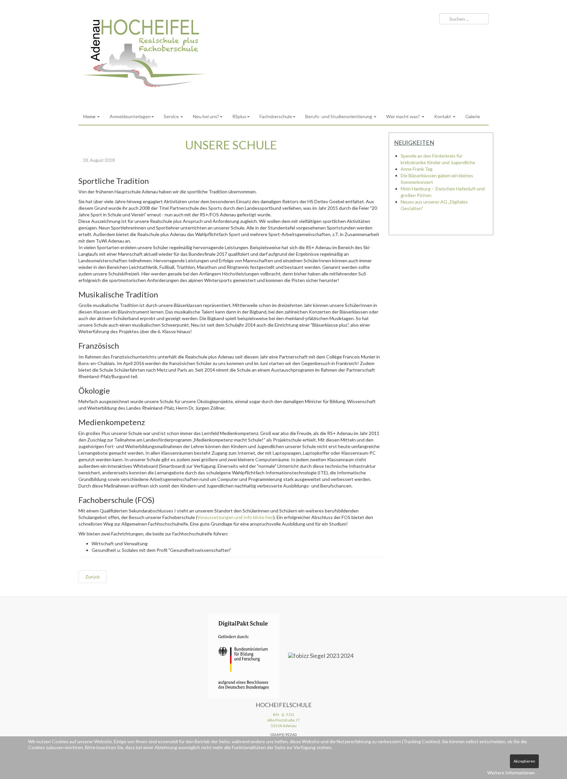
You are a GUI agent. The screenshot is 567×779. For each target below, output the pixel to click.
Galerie (472, 116)
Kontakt (443, 116)
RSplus (239, 116)
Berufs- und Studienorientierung (339, 116)
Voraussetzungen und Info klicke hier (235, 517)
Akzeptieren (524, 761)
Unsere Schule (231, 145)
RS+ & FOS (283, 714)
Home (89, 116)
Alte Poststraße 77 (283, 720)
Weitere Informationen (511, 772)
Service (172, 116)
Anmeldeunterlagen (130, 116)
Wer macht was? (403, 116)
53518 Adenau (284, 725)
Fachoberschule (276, 116)
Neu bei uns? (206, 116)
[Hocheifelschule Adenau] (144, 53)
